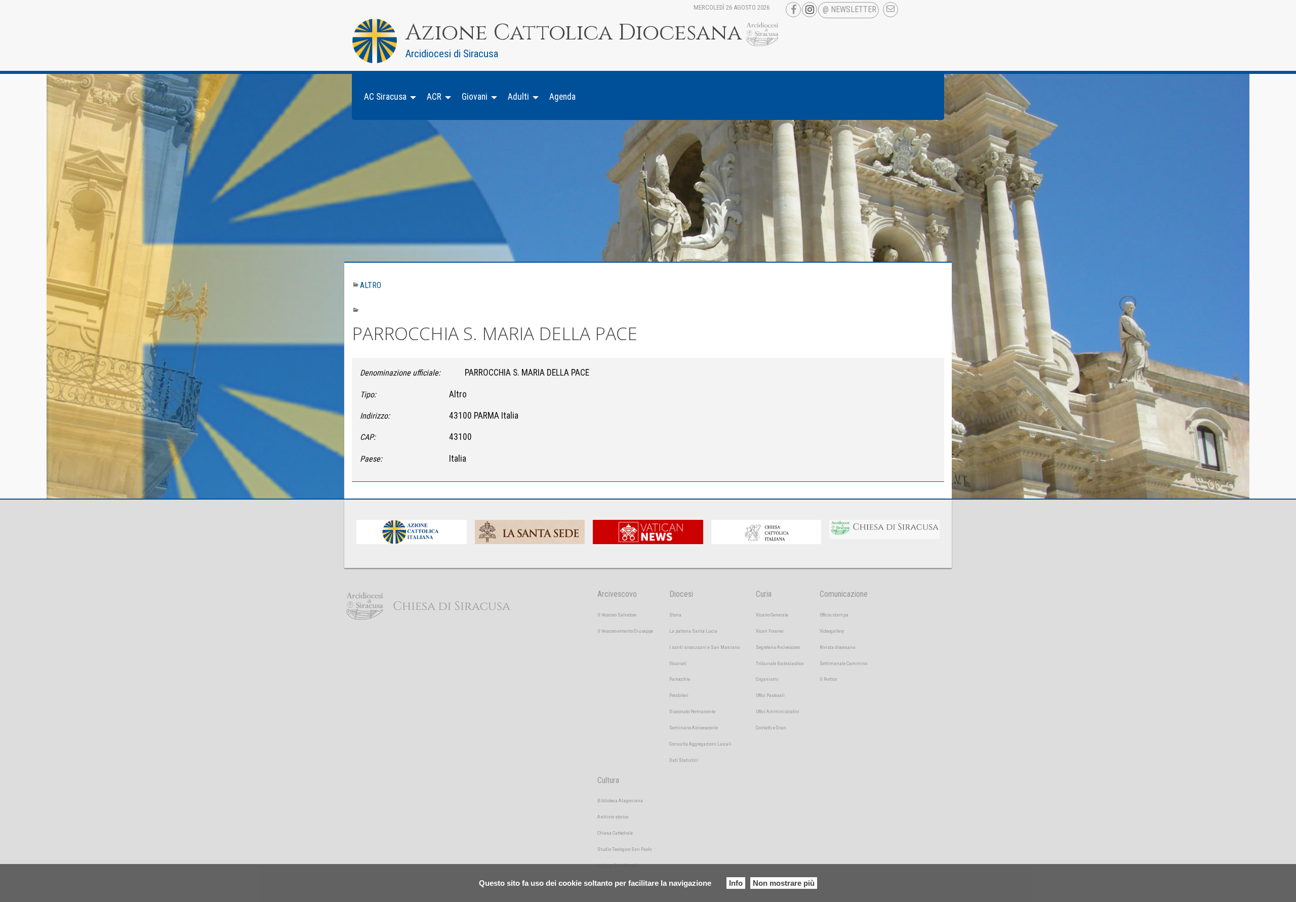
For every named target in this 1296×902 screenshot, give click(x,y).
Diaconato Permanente (692, 711)
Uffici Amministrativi (777, 711)
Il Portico (828, 679)
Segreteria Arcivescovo (778, 647)
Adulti (518, 97)
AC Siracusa (385, 97)
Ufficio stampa (834, 615)
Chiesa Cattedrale (615, 833)
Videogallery (832, 631)
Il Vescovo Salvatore (616, 615)
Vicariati (677, 663)
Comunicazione (844, 594)
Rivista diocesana (838, 647)
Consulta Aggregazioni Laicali (700, 744)
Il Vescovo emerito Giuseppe (625, 631)
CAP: (368, 437)
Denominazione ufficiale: (400, 373)
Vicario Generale (772, 615)
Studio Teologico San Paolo (624, 849)
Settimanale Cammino (843, 663)
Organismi (767, 679)
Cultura (608, 780)
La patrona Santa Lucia (693, 631)
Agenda (562, 97)
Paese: (371, 459)
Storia (675, 615)
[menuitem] (387, 97)
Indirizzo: (375, 416)
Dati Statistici (683, 760)
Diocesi (681, 594)
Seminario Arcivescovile (693, 727)
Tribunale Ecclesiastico (779, 663)
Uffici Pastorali (770, 695)
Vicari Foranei (770, 631)
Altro (370, 285)
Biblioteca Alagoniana (620, 800)
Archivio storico (612, 816)
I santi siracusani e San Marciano (704, 647)
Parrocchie (679, 679)
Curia (764, 594)
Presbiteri (678, 695)
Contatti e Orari (771, 727)
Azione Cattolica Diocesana (574, 33)
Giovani (475, 97)
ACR (434, 97)
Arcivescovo (617, 594)
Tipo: (368, 394)
